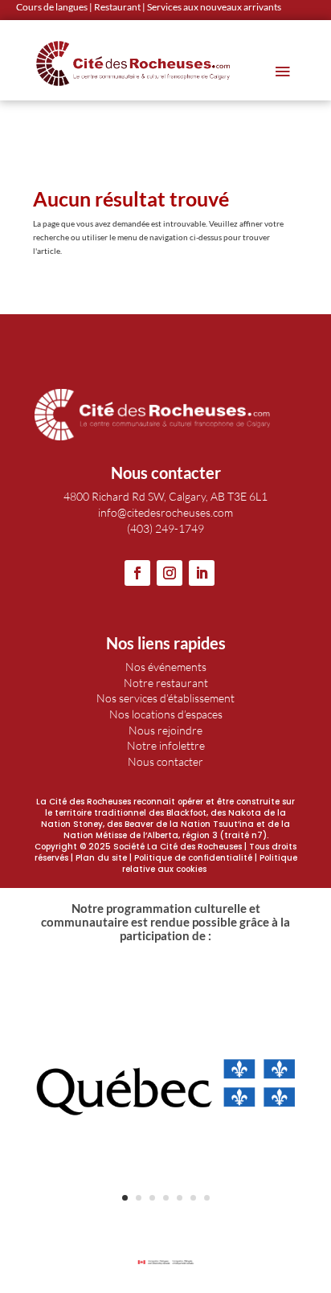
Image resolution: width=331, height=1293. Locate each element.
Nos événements (165, 666)
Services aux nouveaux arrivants (214, 7)
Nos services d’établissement (165, 698)
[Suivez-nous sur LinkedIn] (202, 573)
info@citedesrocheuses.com (165, 512)
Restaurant (117, 7)
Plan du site (101, 858)
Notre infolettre (166, 745)
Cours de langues (52, 7)
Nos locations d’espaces (166, 714)
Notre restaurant (166, 682)
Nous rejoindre (165, 730)
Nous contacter (165, 761)
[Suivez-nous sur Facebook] (137, 573)
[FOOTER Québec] (165, 1216)
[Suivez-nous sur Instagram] (169, 573)
